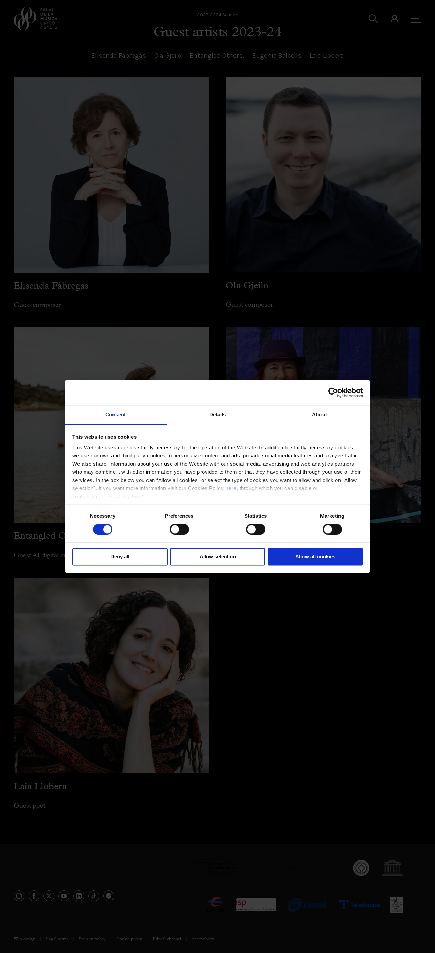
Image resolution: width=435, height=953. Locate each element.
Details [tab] (217, 414)
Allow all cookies (315, 556)
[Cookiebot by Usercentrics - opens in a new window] (333, 392)
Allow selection (217, 556)
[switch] (179, 529)
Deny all (119, 556)
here (231, 488)
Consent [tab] (115, 414)
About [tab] (319, 414)
